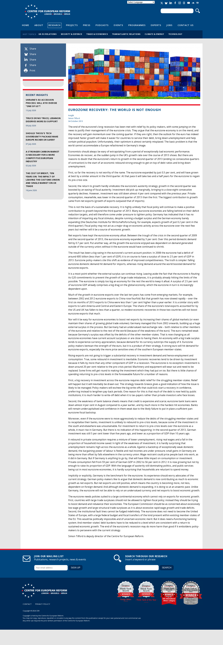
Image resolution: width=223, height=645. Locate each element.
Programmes (136, 25)
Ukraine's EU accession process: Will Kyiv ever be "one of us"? (41, 103)
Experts (156, 25)
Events (118, 25)
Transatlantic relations (126, 34)
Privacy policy (42, 604)
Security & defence (71, 34)
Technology (175, 34)
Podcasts (102, 25)
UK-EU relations (48, 34)
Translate (141, 5)
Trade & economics (97, 34)
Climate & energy (154, 34)
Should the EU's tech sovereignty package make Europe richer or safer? (42, 136)
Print (32, 70)
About (38, 25)
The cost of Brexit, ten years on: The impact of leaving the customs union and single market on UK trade (43, 180)
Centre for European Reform (47, 11)
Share (33, 48)
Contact (27, 604)
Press (86, 25)
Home (25, 25)
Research (55, 25)
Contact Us (185, 25)
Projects (72, 25)
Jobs (169, 25)
